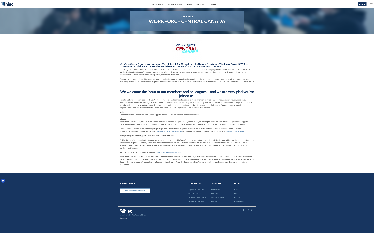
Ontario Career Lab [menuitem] (194, 193)
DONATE (362, 4)
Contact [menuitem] (214, 201)
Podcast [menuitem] (237, 197)
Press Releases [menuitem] (239, 201)
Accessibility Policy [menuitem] (125, 215)
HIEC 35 (189, 4)
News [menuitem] (236, 189)
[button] (371, 4)
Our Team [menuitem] (214, 193)
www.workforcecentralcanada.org (169, 131)
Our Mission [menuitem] (215, 189)
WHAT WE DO (157, 4)
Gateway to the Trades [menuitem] (196, 201)
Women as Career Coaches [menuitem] (197, 197)
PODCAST (213, 4)
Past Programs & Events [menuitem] (139, 215)
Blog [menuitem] (235, 193)
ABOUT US (200, 4)
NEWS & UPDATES (175, 4)
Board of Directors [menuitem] (217, 197)
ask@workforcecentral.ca (236, 131)
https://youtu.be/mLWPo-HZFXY (168, 152)
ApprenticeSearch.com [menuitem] (196, 189)
